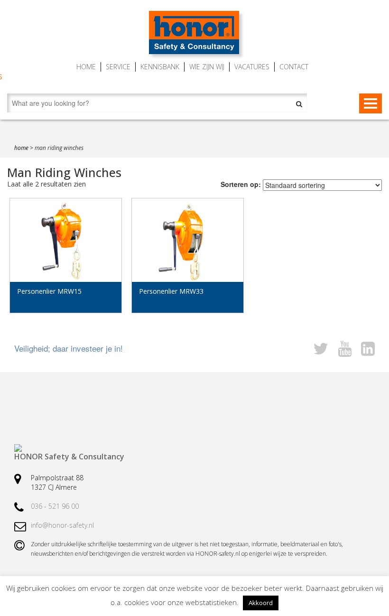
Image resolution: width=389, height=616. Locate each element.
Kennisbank (159, 66)
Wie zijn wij (206, 66)
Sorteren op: (241, 184)
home (21, 148)
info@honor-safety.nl (62, 525)
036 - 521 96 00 (55, 506)
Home (86, 66)
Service (118, 66)
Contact (293, 66)
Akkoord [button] (261, 602)
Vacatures (251, 66)
